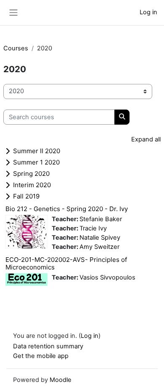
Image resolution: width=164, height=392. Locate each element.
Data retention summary (48, 346)
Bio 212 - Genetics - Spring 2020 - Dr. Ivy (66, 209)
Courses (15, 48)
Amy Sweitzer (99, 247)
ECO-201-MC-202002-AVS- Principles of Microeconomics (66, 263)
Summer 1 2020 (36, 162)
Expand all (146, 139)
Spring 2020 (31, 174)
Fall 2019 (26, 196)
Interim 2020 (32, 185)
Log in (148, 12)
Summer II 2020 (36, 151)
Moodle (60, 380)
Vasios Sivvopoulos (107, 277)
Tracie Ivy (93, 228)
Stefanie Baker (100, 219)
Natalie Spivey (99, 237)
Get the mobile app (41, 356)
